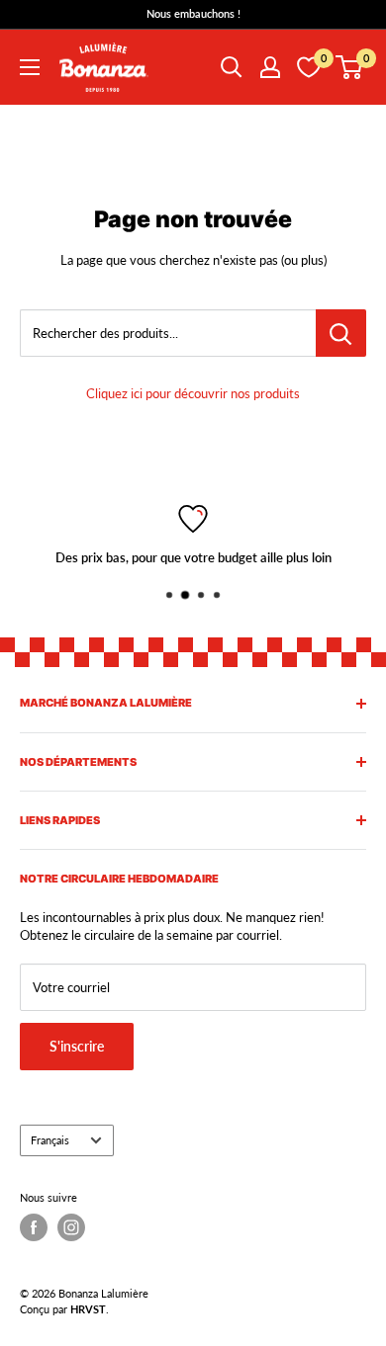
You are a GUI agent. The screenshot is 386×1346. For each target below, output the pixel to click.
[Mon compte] (270, 67)
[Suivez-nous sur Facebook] (34, 1227)
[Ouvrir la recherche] (231, 67)
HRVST (88, 1309)
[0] (350, 67)
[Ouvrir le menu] (30, 67)
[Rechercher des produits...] (341, 333)
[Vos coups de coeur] (309, 67)
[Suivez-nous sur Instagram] (71, 1227)
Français (50, 1140)
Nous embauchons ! (193, 13)
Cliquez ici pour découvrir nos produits (193, 393)
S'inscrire (76, 1046)
